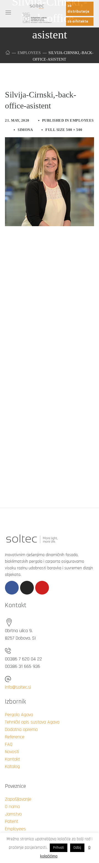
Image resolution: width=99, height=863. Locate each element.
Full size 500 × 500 (63, 130)
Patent (11, 821)
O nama (12, 806)
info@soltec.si (18, 687)
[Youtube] (42, 588)
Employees (29, 53)
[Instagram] (27, 588)
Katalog (12, 766)
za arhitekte (77, 21)
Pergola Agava (19, 714)
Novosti (12, 752)
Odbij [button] (77, 847)
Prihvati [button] (58, 847)
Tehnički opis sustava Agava (32, 722)
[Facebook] (12, 588)
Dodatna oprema (21, 729)
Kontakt (12, 759)
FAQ (8, 744)
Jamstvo (13, 814)
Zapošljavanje (18, 799)
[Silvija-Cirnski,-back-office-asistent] (49, 141)
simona (25, 130)
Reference (14, 737)
